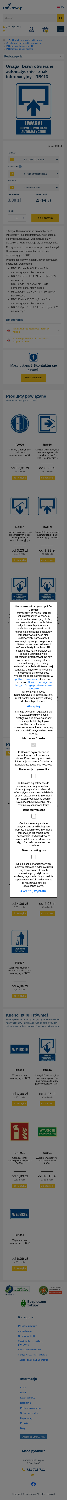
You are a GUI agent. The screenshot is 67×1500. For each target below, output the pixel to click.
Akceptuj (33, 706)
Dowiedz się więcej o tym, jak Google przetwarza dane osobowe (33, 685)
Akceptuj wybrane (33, 891)
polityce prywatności (26, 679)
